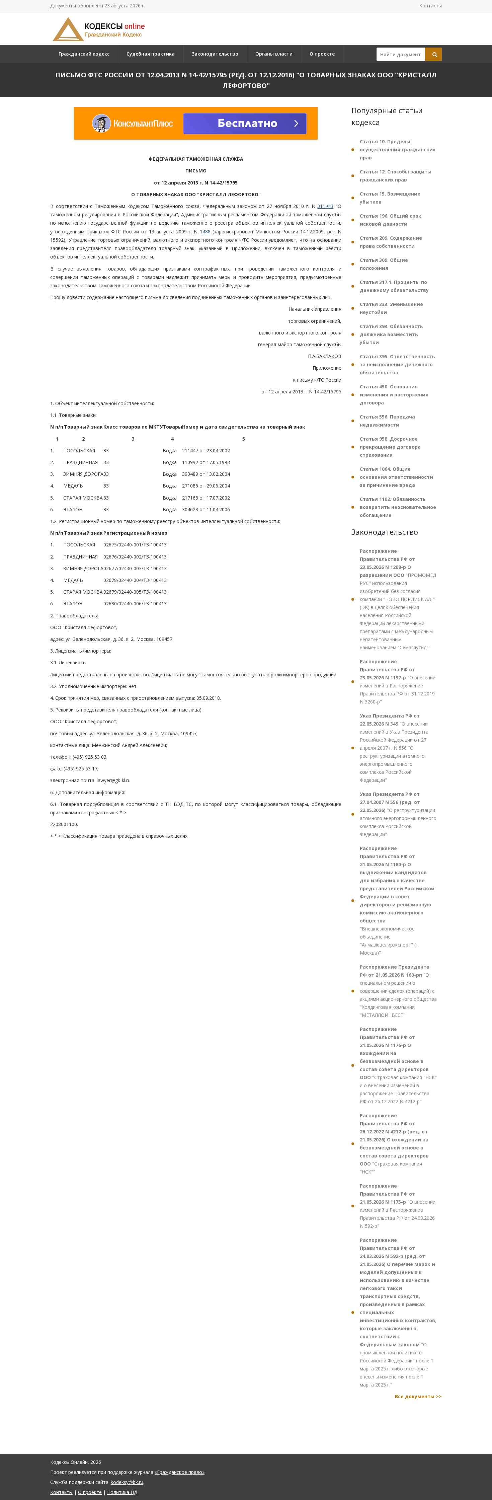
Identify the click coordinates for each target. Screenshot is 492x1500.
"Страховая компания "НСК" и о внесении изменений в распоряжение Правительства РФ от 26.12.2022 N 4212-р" (398, 1065)
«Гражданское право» (179, 1472)
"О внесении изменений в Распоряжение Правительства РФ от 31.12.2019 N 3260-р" (397, 681)
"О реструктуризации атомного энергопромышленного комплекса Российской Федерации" (398, 814)
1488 (205, 231)
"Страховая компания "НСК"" (394, 1143)
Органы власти (274, 54)
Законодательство (215, 54)
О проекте (322, 54)
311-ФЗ (325, 206)
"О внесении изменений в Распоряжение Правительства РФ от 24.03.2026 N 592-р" (397, 1206)
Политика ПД (122, 1492)
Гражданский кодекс (84, 54)
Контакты (430, 5)
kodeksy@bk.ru (127, 1482)
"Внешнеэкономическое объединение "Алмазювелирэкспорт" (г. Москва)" (397, 900)
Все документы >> (418, 1396)
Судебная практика (151, 54)
